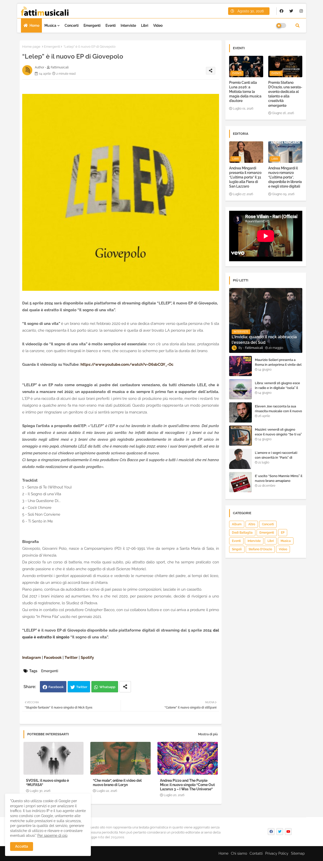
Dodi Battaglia (242, 532)
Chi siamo (239, 853)
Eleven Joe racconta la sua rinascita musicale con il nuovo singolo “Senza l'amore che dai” (278, 413)
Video (158, 25)
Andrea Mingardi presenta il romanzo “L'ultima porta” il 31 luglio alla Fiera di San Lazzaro (245, 177)
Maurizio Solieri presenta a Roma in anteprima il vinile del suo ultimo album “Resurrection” (278, 367)
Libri (144, 25)
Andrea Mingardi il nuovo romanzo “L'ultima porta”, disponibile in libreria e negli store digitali (285, 177)
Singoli (237, 549)
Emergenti (92, 25)
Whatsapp (107, 687)
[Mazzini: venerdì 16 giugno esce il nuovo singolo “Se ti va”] (240, 436)
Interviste (128, 25)
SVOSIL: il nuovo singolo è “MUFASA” (47, 782)
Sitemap (298, 853)
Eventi (110, 25)
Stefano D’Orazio (260, 549)
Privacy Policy (276, 853)
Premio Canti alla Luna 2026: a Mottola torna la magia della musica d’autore (245, 92)
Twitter (81, 687)
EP (282, 532)
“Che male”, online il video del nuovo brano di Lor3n (117, 782)
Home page (31, 46)
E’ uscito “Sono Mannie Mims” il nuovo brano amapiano (278, 478)
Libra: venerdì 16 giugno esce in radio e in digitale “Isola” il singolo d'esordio (277, 387)
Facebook (56, 687)
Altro (251, 524)
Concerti (71, 25)
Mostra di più (208, 734)
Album (236, 524)
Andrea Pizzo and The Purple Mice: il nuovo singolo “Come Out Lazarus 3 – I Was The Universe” (187, 784)
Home (34, 25)
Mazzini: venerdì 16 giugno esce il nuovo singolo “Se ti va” (278, 432)
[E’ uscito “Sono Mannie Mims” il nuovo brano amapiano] (240, 482)
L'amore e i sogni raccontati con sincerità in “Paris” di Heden (276, 457)
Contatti (256, 853)
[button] (297, 25)
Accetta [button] (21, 846)
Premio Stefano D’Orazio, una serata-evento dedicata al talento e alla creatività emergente (285, 94)
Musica (50, 25)
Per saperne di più (52, 835)
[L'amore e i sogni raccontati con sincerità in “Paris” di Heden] (240, 459)
